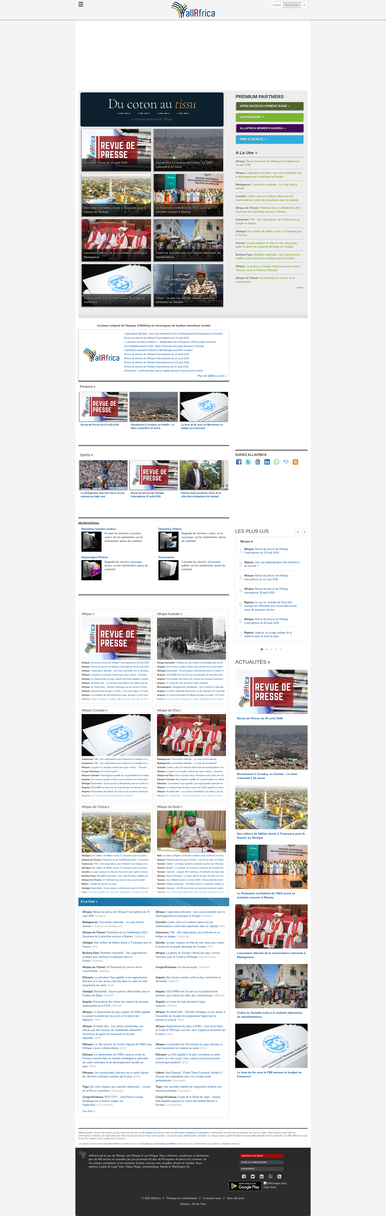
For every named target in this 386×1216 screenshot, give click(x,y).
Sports (85, 455)
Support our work (252, 1156)
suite (300, 287)
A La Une (245, 152)
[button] (261, 649)
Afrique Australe (168, 614)
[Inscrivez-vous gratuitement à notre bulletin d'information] (286, 462)
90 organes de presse (152, 1132)
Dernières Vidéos (170, 528)
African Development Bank (263, 106)
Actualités (250, 662)
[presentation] (298, 532)
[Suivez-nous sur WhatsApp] (270, 1176)
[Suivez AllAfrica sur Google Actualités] (257, 462)
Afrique (87, 614)
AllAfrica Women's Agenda (261, 128)
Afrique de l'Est (168, 710)
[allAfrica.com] (101, 355)
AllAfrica (193, 10)
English (277, 5)
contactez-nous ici (230, 1143)
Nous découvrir (235, 1198)
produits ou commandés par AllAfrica (160, 1143)
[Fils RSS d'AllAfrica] (295, 462)
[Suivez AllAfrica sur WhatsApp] (276, 462)
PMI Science (251, 139)
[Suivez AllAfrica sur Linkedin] (267, 462)
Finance (86, 386)
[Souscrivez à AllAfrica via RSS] (279, 1176)
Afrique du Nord (168, 807)
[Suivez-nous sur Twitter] (252, 1176)
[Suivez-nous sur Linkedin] (261, 1176)
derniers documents (209, 561)
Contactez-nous (212, 1198)
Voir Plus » (88, 1111)
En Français (293, 4)
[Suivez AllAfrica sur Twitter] (248, 462)
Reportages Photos (94, 557)
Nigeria (245, 541)
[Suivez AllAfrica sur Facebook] (238, 462)
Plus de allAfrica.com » (211, 375)
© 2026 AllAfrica (151, 1198)
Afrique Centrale (93, 710)
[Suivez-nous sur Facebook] (243, 1176)
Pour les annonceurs (254, 1162)
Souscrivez (248, 1169)
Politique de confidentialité (181, 1198)
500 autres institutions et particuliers (191, 1132)
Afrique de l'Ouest (94, 807)
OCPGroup (250, 117)
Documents (166, 557)
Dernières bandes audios (98, 528)
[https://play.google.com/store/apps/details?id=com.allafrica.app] (245, 1186)
